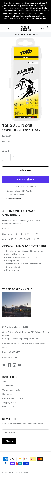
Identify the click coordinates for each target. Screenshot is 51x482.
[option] (25, 79)
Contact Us (7, 394)
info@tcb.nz (13, 357)
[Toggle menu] (3, 28)
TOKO (8, 142)
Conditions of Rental (11, 390)
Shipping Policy (9, 402)
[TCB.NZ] (25, 28)
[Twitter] (4, 365)
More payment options (25, 186)
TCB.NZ (10, 472)
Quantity (6, 151)
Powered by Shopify (21, 472)
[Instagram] (14, 365)
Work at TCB (8, 407)
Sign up (9, 441)
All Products (7, 386)
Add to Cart (25, 170)
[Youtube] (19, 365)
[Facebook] (9, 365)
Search (5, 381)
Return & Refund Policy (12, 398)
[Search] (9, 28)
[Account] (42, 28)
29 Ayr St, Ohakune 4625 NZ (15, 327)
